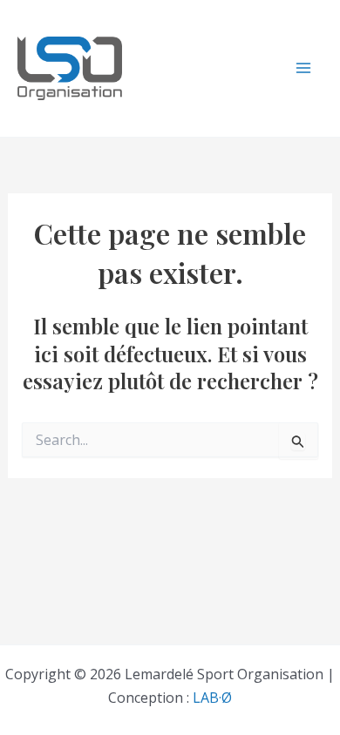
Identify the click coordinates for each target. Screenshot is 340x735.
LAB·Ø (212, 697)
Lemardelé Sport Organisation (197, 68)
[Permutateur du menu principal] (303, 68)
